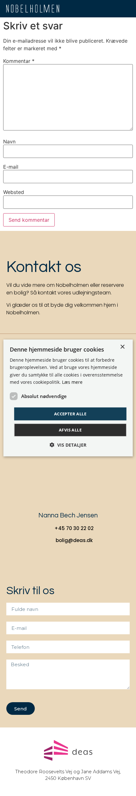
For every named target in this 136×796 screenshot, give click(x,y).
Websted (13, 192)
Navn (9, 141)
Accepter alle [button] (70, 414)
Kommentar (18, 60)
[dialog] (68, 398)
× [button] (122, 347)
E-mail (10, 166)
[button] (128, 8)
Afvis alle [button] (70, 430)
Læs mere (72, 382)
